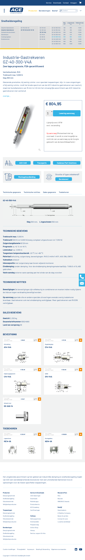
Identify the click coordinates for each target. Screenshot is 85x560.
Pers (59, 496)
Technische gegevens (12, 192)
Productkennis (35, 504)
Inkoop (32, 530)
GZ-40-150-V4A (56, 30)
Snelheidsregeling (8, 498)
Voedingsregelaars (6, 37)
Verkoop (33, 516)
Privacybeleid (21, 549)
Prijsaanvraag (34, 524)
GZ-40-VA (42, 39)
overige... (7, 96)
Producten (6, 493)
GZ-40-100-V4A (56, 27)
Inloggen (73, 3)
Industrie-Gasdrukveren (7, 27)
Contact (66, 3)
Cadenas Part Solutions (66, 163)
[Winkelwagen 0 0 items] (80, 3)
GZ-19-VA (42, 34)
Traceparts (42, 163)
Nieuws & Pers (62, 493)
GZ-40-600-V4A (56, 43)
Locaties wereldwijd (64, 522)
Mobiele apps (34, 501)
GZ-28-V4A (43, 30)
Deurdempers (4, 34)
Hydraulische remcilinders (8, 32)
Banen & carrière (63, 516)
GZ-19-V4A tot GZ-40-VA (27, 30)
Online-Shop (34, 527)
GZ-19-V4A (43, 27)
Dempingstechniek (9, 496)
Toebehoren (64, 192)
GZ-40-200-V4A (56, 32)
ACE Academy (34, 507)
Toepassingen (7, 510)
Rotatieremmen (5, 39)
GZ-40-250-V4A (56, 34)
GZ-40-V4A (43, 32)
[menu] (43, 10)
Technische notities (32, 192)
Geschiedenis (62, 510)
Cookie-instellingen (9, 549)
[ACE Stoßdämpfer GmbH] (16, 11)
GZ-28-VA (42, 37)
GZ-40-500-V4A (56, 41)
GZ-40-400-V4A (56, 39)
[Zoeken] (76, 10)
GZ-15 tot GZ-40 (25, 27)
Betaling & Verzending (43, 549)
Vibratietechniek (8, 501)
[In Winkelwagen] (39, 340)
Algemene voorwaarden (58, 549)
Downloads (57, 3)
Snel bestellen (34, 522)
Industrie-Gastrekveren (7, 30)
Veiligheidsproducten (9, 504)
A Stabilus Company (64, 513)
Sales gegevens (49, 192)
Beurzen (60, 498)
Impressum (30, 549)
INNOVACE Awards (63, 501)
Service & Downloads (37, 493)
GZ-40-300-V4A (56, 37)
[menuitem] (33, 10)
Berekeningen (7, 527)
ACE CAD (23, 163)
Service (49, 3)
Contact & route (63, 519)
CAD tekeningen (35, 496)
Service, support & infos (38, 533)
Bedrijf (60, 507)
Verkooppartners (35, 519)
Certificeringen (35, 510)
